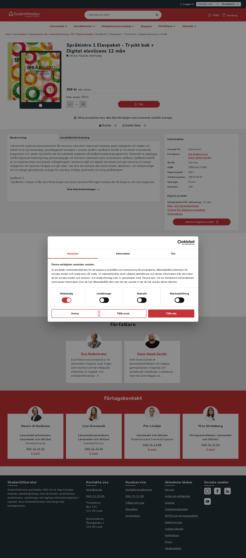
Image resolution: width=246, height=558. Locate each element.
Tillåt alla (171, 313)
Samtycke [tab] (73, 253)
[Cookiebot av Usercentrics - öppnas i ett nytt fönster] (180, 242)
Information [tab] (123, 253)
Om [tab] (173, 253)
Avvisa (75, 313)
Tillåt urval (123, 313)
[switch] (104, 300)
